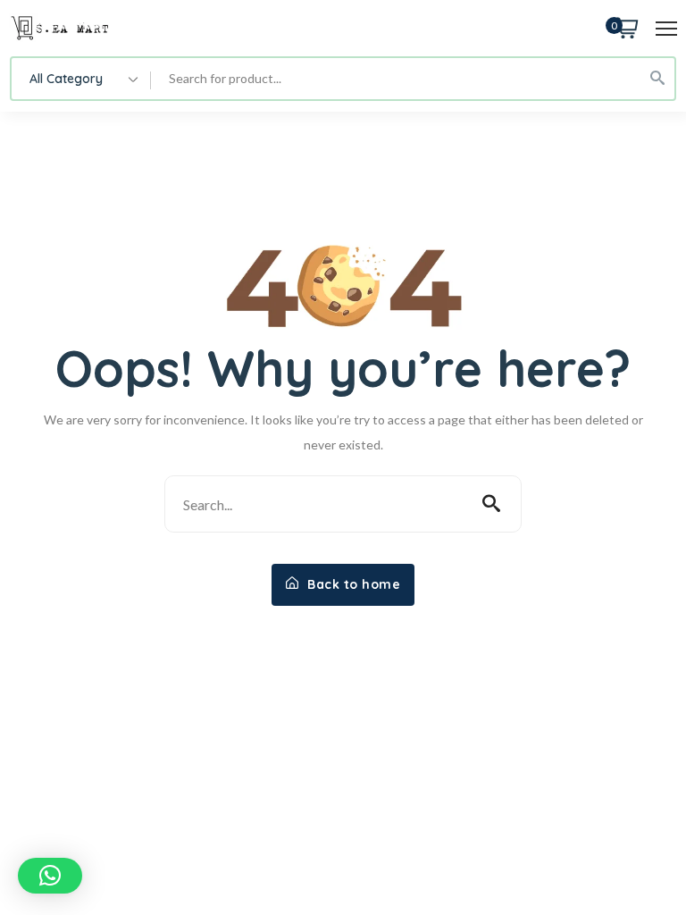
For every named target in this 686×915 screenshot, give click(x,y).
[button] (50, 876)
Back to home (352, 584)
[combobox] (81, 78)
